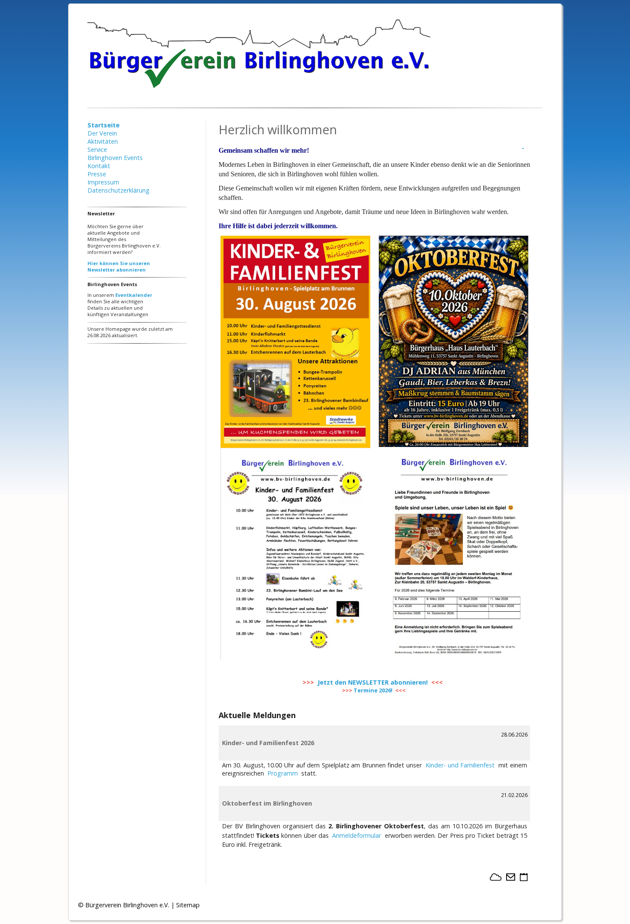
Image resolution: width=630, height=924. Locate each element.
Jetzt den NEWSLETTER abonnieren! (373, 682)
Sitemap (188, 905)
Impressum (103, 182)
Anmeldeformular (356, 835)
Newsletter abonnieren (116, 269)
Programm (282, 773)
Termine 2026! (373, 690)
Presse (96, 174)
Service (97, 149)
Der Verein (102, 133)
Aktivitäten (102, 141)
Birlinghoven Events (115, 158)
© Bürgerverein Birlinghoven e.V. (123, 905)
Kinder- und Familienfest (460, 765)
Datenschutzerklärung (118, 190)
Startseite (103, 125)
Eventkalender (133, 295)
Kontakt (98, 166)
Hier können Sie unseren (118, 263)
